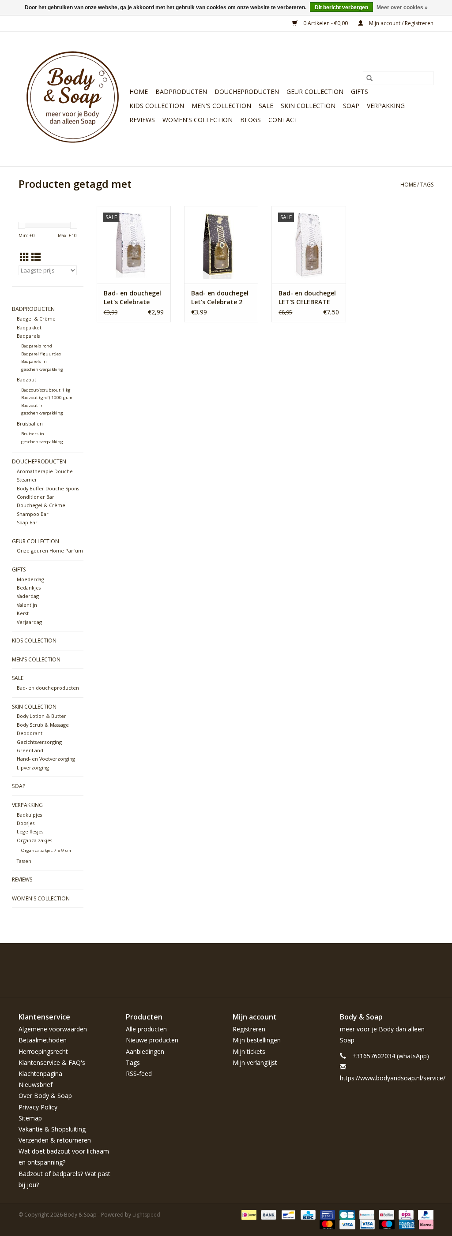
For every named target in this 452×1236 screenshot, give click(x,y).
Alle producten (146, 1029)
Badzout (26, 379)
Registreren (249, 1029)
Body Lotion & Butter (41, 716)
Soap (351, 105)
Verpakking (386, 105)
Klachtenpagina (40, 1073)
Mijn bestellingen (257, 1040)
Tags (426, 184)
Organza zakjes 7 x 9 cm (46, 850)
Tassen (24, 861)
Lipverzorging (33, 767)
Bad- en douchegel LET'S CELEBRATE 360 (307, 297)
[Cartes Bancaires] (346, 1214)
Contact (283, 120)
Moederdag (30, 579)
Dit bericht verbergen (341, 7)
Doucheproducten (247, 91)
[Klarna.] (424, 1224)
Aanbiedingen (145, 1051)
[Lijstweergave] (36, 257)
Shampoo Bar (33, 514)
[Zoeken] (369, 78)
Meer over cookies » (402, 7)
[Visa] (346, 1224)
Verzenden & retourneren (55, 1140)
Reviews (142, 120)
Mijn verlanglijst (255, 1062)
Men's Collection (221, 105)
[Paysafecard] (366, 1214)
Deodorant (29, 733)
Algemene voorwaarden (53, 1029)
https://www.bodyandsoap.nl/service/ (392, 1078)
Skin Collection (308, 105)
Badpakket (29, 327)
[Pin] (326, 1214)
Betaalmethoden (43, 1040)
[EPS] (405, 1214)
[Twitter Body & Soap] (379, 963)
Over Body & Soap (45, 1095)
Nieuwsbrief (36, 1084)
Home (138, 91)
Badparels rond (36, 346)
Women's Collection (197, 120)
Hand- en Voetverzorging (46, 758)
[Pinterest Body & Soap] (395, 963)
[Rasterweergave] (24, 257)
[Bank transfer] (268, 1214)
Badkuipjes (29, 814)
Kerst (23, 613)
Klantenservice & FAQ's (52, 1062)
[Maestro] (386, 1224)
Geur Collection (314, 91)
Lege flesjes (30, 831)
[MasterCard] (326, 1224)
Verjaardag (29, 622)
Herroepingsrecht (43, 1051)
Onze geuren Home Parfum (50, 550)
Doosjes (25, 823)
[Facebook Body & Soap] (363, 963)
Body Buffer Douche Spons (48, 488)
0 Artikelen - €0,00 (325, 23)
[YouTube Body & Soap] (410, 963)
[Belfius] (385, 1214)
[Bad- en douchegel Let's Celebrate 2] (221, 245)
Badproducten (181, 91)
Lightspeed (146, 1214)
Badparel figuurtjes (41, 354)
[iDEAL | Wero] (248, 1214)
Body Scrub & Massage (43, 724)
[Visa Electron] (366, 1224)
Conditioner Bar (35, 496)
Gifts (359, 91)
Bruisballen (30, 423)
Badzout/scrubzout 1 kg (46, 390)
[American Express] (406, 1224)
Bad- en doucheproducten (48, 687)
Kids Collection (156, 105)
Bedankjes (29, 587)
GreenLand (30, 750)
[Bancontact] (287, 1214)
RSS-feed (139, 1073)
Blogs (250, 120)
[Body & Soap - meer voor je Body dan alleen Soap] (73, 99)
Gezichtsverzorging (39, 742)
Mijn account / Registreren (400, 23)
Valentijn (27, 604)
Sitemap (30, 1118)
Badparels (28, 335)
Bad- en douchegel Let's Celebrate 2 (220, 297)
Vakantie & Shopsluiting (52, 1129)
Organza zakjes (34, 840)
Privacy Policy (38, 1107)
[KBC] (307, 1214)
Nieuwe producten (152, 1040)
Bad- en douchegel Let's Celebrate (132, 297)
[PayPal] (424, 1214)
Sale (266, 105)
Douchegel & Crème (41, 505)
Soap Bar (27, 522)
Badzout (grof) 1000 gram (47, 397)
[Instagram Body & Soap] (426, 963)
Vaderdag (28, 596)
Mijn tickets (249, 1051)
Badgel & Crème (36, 318)
